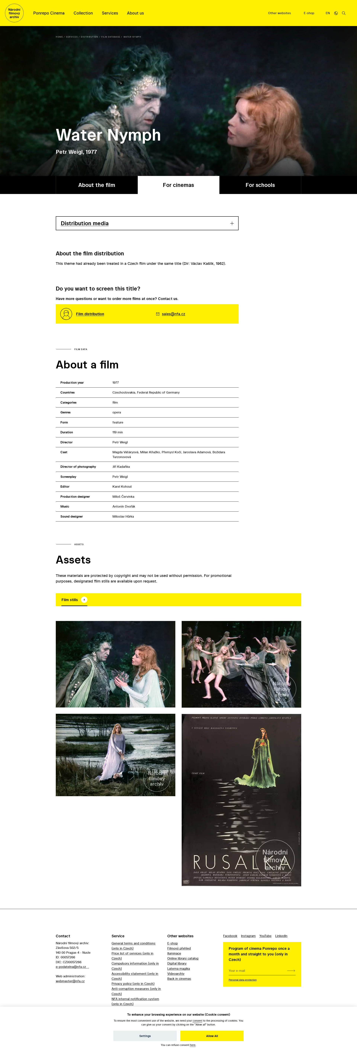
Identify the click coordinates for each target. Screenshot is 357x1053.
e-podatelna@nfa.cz (71, 966)
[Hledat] (344, 13)
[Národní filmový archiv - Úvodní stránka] (14, 13)
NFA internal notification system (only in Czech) (135, 1001)
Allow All (212, 1036)
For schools (260, 185)
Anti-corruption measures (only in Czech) (136, 991)
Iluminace (174, 953)
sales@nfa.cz (173, 313)
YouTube (265, 936)
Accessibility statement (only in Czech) (135, 976)
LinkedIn (281, 936)
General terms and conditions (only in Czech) (133, 945)
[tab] (74, 599)
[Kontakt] (336, 13)
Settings (145, 1036)
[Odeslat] (291, 970)
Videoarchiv (175, 973)
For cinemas (178, 185)
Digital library (176, 963)
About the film (96, 185)
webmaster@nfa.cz (70, 981)
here (192, 1045)
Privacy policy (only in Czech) (133, 983)
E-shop (309, 13)
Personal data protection (243, 979)
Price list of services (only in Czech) (132, 955)
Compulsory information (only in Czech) (135, 965)
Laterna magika (178, 968)
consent (197, 1020)
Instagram (248, 936)
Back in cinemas (179, 978)
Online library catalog (182, 958)
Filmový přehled (179, 948)
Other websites (280, 13)
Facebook (230, 936)
